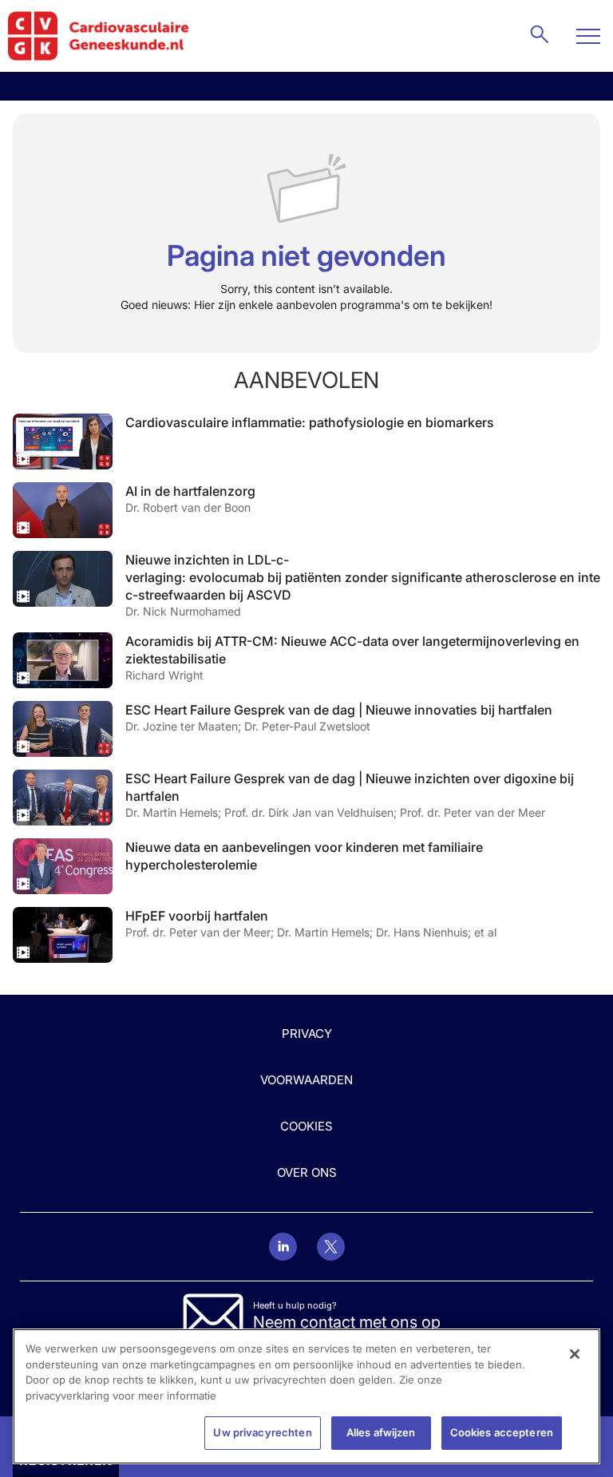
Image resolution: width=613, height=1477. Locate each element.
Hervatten (63, 441)
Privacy (307, 1033)
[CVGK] (98, 36)
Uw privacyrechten (262, 1432)
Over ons (307, 1172)
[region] (306, 1396)
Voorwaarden (306, 1079)
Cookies (306, 1126)
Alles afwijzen (381, 1432)
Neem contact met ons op (347, 1322)
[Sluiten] (574, 1354)
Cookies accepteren (501, 1432)
